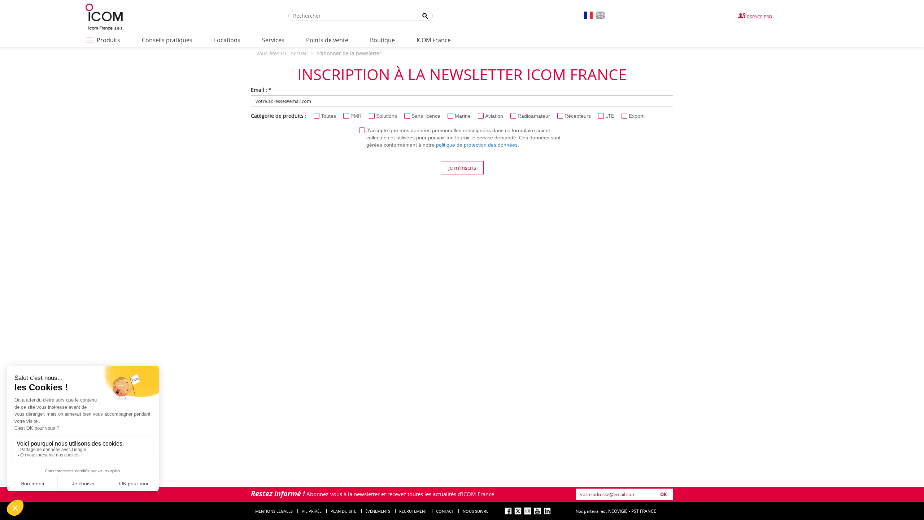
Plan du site (343, 511)
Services (273, 40)
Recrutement (413, 511)
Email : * (261, 89)
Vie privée (312, 511)
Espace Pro (759, 17)
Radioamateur (534, 116)
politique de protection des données (477, 145)
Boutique (382, 40)
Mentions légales (274, 511)
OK (663, 494)
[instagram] (527, 511)
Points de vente (327, 40)
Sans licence (425, 116)
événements (377, 511)
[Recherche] (425, 16)
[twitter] (518, 511)
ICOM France (434, 40)
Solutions (386, 116)
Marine (463, 116)
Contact (445, 511)
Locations (227, 40)
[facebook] (508, 511)
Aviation (494, 116)
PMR (356, 116)
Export (636, 116)
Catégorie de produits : (278, 115)
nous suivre (475, 511)
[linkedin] (547, 511)
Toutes (328, 116)
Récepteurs (578, 116)
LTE (609, 116)
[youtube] (537, 511)
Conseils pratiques (167, 40)
